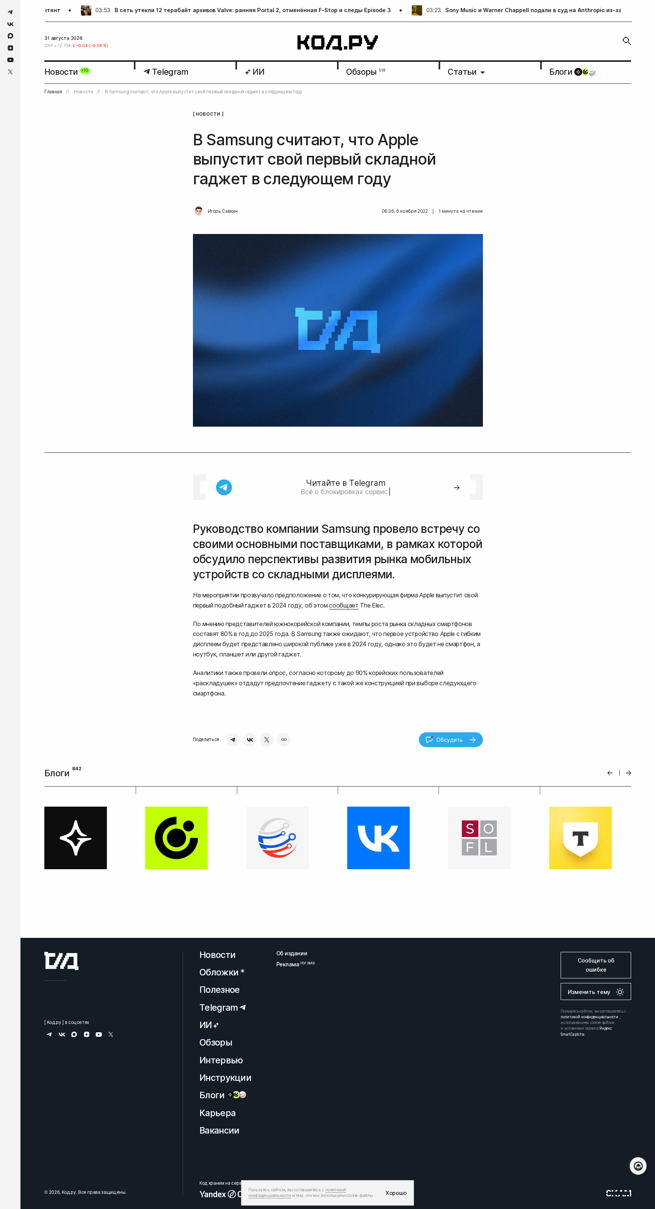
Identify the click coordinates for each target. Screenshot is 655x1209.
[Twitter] (267, 740)
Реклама (291, 964)
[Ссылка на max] (10, 36)
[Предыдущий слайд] (610, 773)
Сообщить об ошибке (596, 965)
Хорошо (396, 1193)
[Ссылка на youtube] (10, 60)
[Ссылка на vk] (10, 24)
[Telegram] (233, 740)
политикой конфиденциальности (589, 1016)
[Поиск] (627, 41)
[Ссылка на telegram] (10, 12)
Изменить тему (589, 992)
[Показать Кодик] (638, 1166)
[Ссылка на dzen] (10, 48)
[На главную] (338, 43)
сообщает (343, 605)
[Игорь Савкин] (198, 211)
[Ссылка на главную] (61, 961)
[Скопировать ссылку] (284, 740)
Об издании (291, 953)
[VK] (250, 740)
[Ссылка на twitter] (10, 72)
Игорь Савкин (223, 211)
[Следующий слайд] (628, 773)
